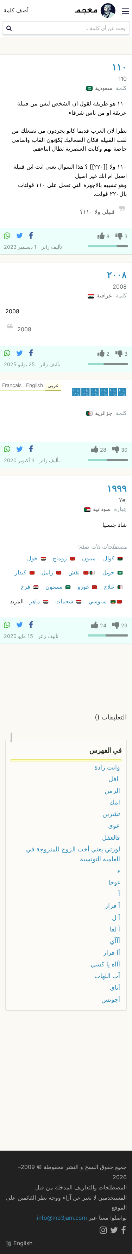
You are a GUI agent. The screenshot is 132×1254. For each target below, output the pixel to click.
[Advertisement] (66, 677)
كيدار (21, 572)
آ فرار (112, 905)
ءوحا (114, 882)
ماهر (35, 601)
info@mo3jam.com (62, 1217)
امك (114, 802)
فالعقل (111, 837)
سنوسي (98, 601)
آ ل (116, 917)
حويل (109, 572)
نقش (74, 572)
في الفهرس (105, 750)
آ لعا (115, 929)
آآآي (115, 941)
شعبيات (65, 601)
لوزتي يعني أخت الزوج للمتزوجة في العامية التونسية (73, 854)
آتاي (115, 987)
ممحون (54, 586)
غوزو (83, 586)
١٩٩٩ (117, 488)
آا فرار (111, 952)
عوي (114, 825)
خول (33, 558)
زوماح (61, 558)
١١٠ (119, 66)
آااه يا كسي (105, 964)
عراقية (103, 295)
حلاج (110, 586)
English (22, 1243)
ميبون (90, 558)
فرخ (26, 586)
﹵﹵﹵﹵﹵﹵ (99, 392)
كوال (109, 558)
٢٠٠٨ (117, 274)
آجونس (110, 999)
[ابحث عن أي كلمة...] (8, 27)
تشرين (111, 814)
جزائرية (102, 412)
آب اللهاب (107, 975)
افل (114, 779)
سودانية (101, 508)
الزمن (112, 790)
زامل (48, 572)
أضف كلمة (16, 10)
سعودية (102, 87)
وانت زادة (107, 767)
